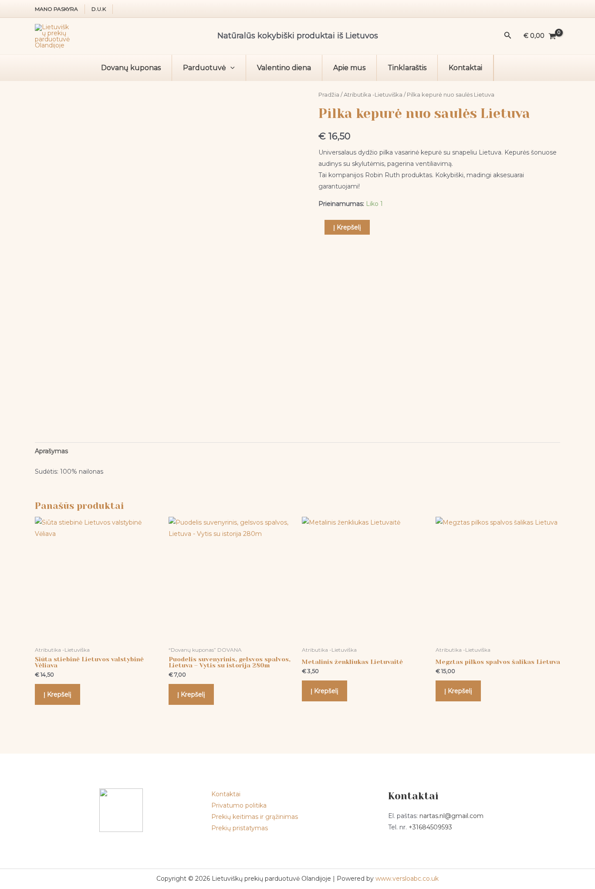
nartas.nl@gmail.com (451, 816)
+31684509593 (430, 827)
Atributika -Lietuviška (373, 94)
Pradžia (328, 94)
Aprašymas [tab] (51, 451)
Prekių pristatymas (239, 828)
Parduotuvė (204, 68)
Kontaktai (465, 68)
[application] (230, 68)
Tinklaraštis (407, 68)
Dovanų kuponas (131, 68)
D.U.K (98, 9)
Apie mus (349, 68)
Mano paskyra (56, 9)
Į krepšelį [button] (57, 694)
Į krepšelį (347, 227)
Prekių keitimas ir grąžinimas (254, 817)
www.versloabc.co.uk (407, 878)
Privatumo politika (239, 805)
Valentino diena (284, 68)
